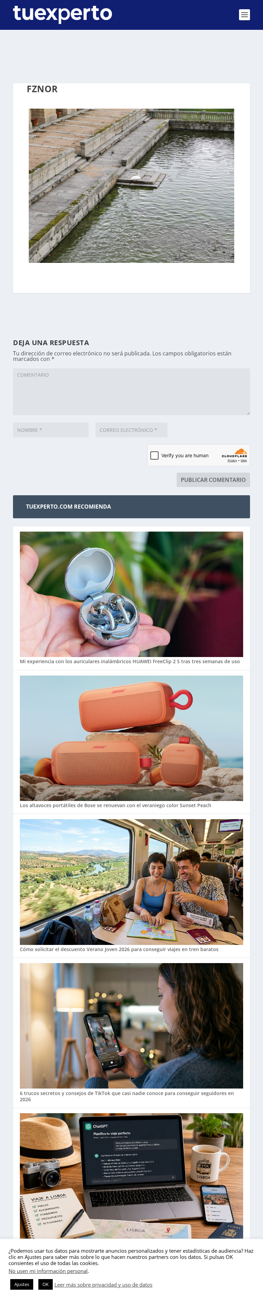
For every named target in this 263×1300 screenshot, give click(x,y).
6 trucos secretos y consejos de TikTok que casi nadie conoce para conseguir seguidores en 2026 (127, 1096)
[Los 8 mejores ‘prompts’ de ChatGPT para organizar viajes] (131, 1176)
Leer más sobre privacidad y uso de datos (103, 1284)
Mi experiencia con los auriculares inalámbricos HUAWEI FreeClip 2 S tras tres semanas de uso (130, 661)
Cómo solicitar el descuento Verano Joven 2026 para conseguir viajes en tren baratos (119, 949)
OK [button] (45, 1284)
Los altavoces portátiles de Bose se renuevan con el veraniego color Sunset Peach (115, 805)
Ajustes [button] (21, 1284)
